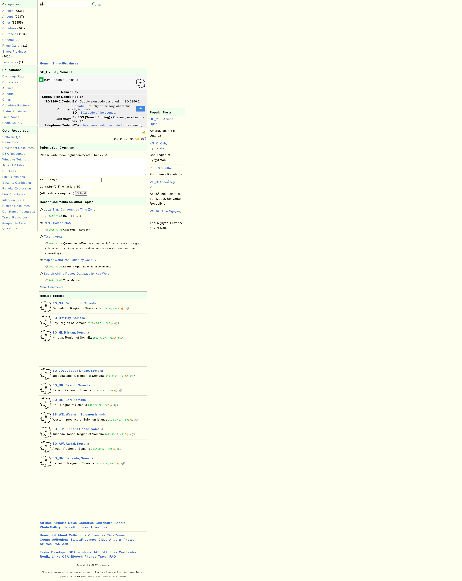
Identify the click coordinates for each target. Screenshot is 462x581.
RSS (57, 544)
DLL (105, 552)
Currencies (10, 34)
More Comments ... (53, 287)
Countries (9, 28)
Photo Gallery (12, 45)
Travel (103, 556)
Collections (77, 535)
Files (113, 552)
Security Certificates (17, 182)
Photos (129, 539)
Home (44, 63)
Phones (90, 556)
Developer (59, 552)
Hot (53, 535)
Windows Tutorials (15, 159)
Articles (46, 544)
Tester (44, 552)
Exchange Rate (13, 76)
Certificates (128, 552)
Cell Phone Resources (18, 211)
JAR (96, 552)
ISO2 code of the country (97, 112)
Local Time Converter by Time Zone (69, 209)
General (8, 39)
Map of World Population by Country (70, 260)
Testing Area (53, 236)
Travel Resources (15, 217)
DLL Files (9, 171)
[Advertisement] (19, 286)
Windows (84, 552)
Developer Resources (18, 147)
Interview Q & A (13, 200)
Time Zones (10, 117)
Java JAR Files (13, 165)
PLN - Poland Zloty (57, 223)
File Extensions (13, 176)
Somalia (78, 106)
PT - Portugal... (161, 167)
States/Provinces (14, 51)
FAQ (112, 556)
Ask (65, 544)
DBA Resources (13, 153)
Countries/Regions (15, 105)
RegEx (45, 556)
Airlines (8, 10)
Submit (81, 193)
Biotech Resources (16, 205)
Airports (8, 16)
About (62, 535)
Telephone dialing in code (101, 125)
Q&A (65, 556)
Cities (6, 22)
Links (56, 556)
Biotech (77, 556)
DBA (72, 552)
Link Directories (13, 194)
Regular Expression (16, 188)
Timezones (10, 62)
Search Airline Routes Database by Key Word (77, 273)
